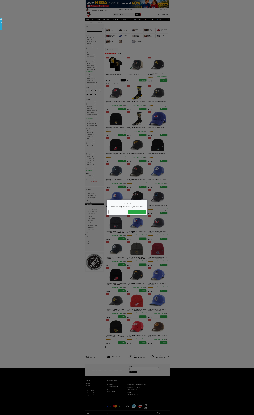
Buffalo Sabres (91, 106)
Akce (89, 39)
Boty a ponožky (91, 84)
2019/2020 (90, 155)
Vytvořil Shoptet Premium (163, 413)
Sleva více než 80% (92, 193)
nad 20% (90, 47)
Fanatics (90, 177)
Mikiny (89, 144)
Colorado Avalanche (92, 112)
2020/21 (90, 156)
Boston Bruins (91, 105)
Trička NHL (90, 216)
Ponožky (90, 132)
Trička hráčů (90, 140)
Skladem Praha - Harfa (92, 49)
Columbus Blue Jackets (92, 114)
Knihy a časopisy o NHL (92, 225)
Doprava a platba (110, 389)
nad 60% (89, 43)
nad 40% (90, 45)
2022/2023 (90, 160)
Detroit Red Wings (91, 116)
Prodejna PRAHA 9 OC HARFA (112, 386)
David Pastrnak (91, 63)
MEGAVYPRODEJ (91, 41)
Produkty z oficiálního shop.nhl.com (134, 391)
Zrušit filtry (94, 181)
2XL (114, 83)
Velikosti (129, 392)
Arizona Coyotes (91, 103)
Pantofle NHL (90, 206)
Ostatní (89, 224)
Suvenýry (90, 80)
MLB (87, 234)
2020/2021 (90, 153)
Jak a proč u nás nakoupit (132, 389)
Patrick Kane (90, 54)
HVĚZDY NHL (89, 202)
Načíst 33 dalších (137, 346)
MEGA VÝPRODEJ (90, 192)
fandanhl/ (88, 383)
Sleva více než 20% (92, 199)
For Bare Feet (91, 179)
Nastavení (117, 212)
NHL (87, 200)
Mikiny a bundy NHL (91, 213)
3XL (117, 83)
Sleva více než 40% (92, 197)
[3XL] (95, 94)
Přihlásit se (133, 372)
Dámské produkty (91, 218)
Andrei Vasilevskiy (91, 67)
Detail (123, 80)
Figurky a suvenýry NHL (92, 209)
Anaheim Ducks (91, 101)
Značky (88, 247)
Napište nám (109, 388)
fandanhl (88, 386)
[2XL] (91, 94)
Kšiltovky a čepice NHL (92, 211)
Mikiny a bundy (91, 78)
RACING (88, 241)
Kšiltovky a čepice (92, 82)
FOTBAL (88, 238)
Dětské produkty (91, 123)
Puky (89, 138)
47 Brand (90, 175)
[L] (100, 90)
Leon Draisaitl (90, 62)
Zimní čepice (91, 142)
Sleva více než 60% (92, 195)
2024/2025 (90, 166)
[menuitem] (90, 19)
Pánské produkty (92, 125)
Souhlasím (136, 212)
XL (112, 83)
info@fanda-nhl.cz (90, 395)
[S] (91, 90)
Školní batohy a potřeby (92, 215)
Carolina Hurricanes (92, 110)
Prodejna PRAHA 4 (129, 9)
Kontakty (121, 9)
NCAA (88, 240)
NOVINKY (88, 243)
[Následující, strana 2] (164, 347)
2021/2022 (90, 158)
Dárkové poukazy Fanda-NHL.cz (133, 387)
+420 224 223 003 (90, 393)
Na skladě (90, 37)
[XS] (87, 90)
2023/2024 (90, 164)
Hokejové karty (91, 227)
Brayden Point (91, 69)
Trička (89, 76)
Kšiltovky (90, 145)
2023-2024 (90, 168)
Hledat (138, 14)
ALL (87, 245)
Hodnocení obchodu (111, 391)
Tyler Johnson (91, 58)
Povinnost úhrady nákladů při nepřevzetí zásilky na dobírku (136, 385)
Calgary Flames (91, 108)
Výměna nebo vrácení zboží (132, 394)
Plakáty (90, 130)
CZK (161, 9)
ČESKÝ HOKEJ (89, 231)
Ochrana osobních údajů (132, 383)
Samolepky (90, 134)
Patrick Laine (90, 60)
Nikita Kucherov (91, 65)
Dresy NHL (90, 208)
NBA (87, 236)
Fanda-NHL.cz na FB (91, 388)
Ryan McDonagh (91, 56)
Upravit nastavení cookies (111, 413)
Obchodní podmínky (111, 393)
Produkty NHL (89, 204)
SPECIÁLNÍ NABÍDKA (90, 229)
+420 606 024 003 (90, 390)
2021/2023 (90, 162)
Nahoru (109, 346)
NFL (87, 232)
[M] (95, 90)
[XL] (87, 94)
